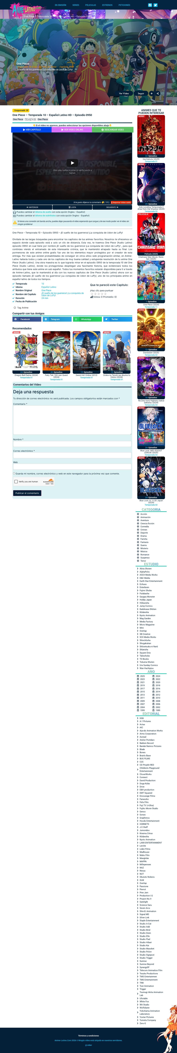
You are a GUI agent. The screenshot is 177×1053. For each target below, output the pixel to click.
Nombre (18, 439)
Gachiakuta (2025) (151, 159)
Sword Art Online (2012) (86, 375)
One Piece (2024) (151, 304)
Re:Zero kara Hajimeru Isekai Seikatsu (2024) (151, 401)
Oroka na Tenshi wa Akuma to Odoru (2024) (116, 376)
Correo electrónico (24, 451)
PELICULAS (90, 5)
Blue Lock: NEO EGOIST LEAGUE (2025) (151, 451)
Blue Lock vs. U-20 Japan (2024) (151, 501)
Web (15, 462)
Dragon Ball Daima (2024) (26, 375)
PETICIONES (124, 5)
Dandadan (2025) (151, 352)
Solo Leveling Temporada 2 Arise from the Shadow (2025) (151, 208)
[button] (150, 5)
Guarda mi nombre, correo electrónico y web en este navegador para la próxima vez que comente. (67, 473)
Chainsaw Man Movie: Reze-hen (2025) (151, 258)
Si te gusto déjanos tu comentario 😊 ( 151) (91, 202)
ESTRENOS (107, 5)
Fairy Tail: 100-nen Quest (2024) (56, 376)
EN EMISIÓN (60, 5)
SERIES (75, 5)
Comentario (20, 404)
